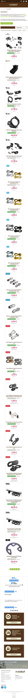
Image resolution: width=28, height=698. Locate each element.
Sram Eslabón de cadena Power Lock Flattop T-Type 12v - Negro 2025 (14, 474)
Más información (14, 622)
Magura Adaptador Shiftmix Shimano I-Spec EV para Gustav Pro (14, 77)
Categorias (14, 30)
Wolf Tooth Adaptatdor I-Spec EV (14, 104)
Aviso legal (3, 681)
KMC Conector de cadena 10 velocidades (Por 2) (14, 182)
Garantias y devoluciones (5, 675)
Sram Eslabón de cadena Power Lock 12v (14, 369)
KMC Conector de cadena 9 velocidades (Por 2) (14, 263)
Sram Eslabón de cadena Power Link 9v (14, 422)
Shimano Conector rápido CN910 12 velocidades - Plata (14, 316)
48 (18, 569)
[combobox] (21, 27)
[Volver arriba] (14, 696)
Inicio (2, 8)
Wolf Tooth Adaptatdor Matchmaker (14, 156)
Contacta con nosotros (5, 676)
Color (24, 30)
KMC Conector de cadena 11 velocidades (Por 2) (14, 209)
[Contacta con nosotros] (21, 685)
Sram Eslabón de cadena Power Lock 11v (14, 343)
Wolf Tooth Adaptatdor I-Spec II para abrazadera (14, 130)
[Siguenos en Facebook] (2, 687)
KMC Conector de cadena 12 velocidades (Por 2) (14, 236)
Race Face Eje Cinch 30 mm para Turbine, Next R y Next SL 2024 (14, 529)
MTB (5, 8)
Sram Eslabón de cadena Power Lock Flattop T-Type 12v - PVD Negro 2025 (14, 396)
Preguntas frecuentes (5, 672)
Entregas (2, 673)
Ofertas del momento (6, 30)
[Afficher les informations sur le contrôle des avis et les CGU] (22, 585)
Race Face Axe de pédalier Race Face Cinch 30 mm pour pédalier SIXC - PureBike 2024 (14, 501)
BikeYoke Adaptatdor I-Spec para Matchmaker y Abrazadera (14, 50)
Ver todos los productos (6, 23)
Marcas (19, 30)
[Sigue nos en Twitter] (5, 687)
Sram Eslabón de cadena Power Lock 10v (14, 447)
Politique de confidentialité (6, 677)
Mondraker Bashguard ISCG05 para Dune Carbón (14, 557)
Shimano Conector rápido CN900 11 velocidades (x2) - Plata (14, 290)
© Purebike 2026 (14, 693)
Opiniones (18, 53)
